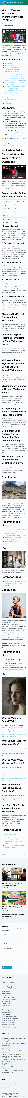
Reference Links (9, 103)
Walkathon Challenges (7, 25)
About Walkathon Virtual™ (9, 1084)
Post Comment (7, 968)
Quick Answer (8, 63)
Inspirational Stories (7, 1001)
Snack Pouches (21, 146)
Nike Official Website (10, 834)
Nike (15, 138)
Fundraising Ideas (6, 995)
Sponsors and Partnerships (9, 1009)
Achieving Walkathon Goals (9, 984)
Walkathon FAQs (6, 1026)
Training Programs (7, 1012)
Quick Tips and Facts (10, 65)
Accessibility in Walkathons (9, 982)
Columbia (12, 665)
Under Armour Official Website (13, 838)
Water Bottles (12, 146)
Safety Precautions (7, 1007)
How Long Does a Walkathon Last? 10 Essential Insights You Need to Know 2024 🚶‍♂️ (15, 583)
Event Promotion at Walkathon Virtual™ (15, 535)
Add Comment (7, 948)
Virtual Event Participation (9, 1016)
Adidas (19, 138)
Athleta (6, 665)
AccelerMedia (14, 1094)
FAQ (6, 101)
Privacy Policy (5, 1087)
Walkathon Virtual (15, 2)
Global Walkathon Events (8, 997)
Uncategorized (6, 1014)
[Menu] (25, 2)
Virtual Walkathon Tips (8, 1022)
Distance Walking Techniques (9, 988)
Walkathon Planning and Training (10, 1028)
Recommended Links (10, 99)
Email (4, 939)
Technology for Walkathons (9, 1011)
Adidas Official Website (11, 836)
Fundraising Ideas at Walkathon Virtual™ (15, 530)
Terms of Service (6, 1086)
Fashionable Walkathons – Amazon (14, 669)
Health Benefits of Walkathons (10, 999)
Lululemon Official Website (12, 840)
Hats (21, 144)
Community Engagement (8, 986)
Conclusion (8, 98)
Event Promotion (6, 993)
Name (4, 934)
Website (5, 943)
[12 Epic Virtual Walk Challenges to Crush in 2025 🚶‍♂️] (14, 898)
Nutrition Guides (6, 1003)
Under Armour (8, 661)
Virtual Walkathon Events (8, 1020)
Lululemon (19, 663)
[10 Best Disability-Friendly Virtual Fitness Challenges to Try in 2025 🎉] (14, 874)
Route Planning (6, 1005)
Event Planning (6, 991)
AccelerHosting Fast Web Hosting (15, 1093)
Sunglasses (5, 146)
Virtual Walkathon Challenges (10, 1018)
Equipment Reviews (7, 990)
